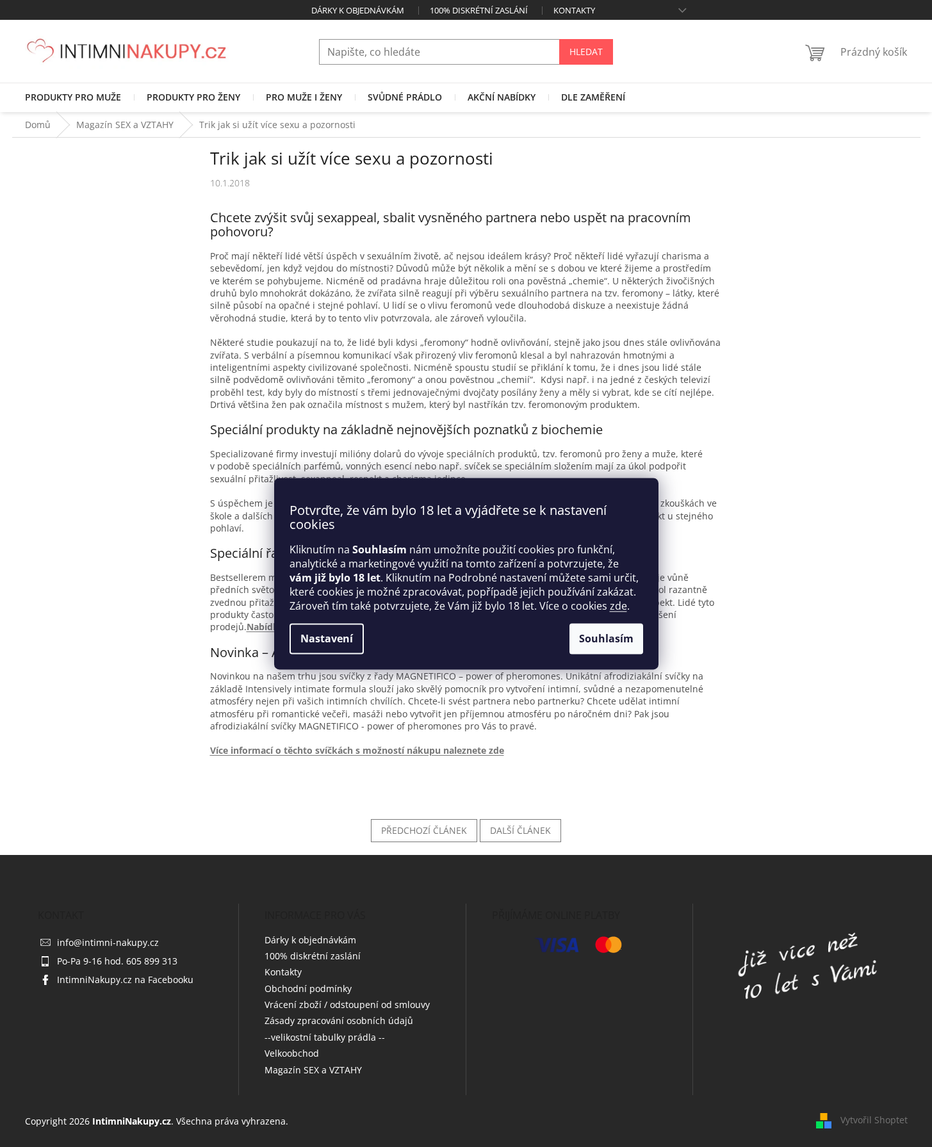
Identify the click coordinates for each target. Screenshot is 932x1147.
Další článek (520, 830)
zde (618, 606)
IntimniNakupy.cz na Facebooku (125, 979)
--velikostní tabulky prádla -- (325, 1037)
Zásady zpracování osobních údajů (339, 1020)
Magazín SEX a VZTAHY (313, 1070)
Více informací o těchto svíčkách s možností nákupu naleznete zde (357, 750)
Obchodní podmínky (308, 988)
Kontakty (574, 10)
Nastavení (326, 638)
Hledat (586, 51)
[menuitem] (73, 97)
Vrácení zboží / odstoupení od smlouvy (347, 1004)
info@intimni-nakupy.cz (108, 942)
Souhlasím (606, 638)
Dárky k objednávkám (357, 10)
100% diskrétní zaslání (479, 10)
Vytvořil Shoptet (874, 1120)
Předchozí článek (424, 830)
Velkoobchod (292, 1053)
